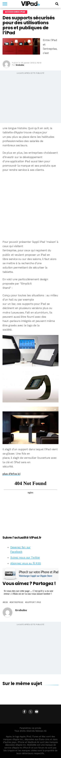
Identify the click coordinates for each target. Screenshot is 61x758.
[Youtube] (36, 711)
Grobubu (20, 65)
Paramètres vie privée (30, 728)
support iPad (33, 602)
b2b (6, 602)
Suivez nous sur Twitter (25, 557)
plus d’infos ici (11, 473)
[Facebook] (24, 711)
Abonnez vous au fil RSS (25, 563)
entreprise (17, 602)
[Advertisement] (30, 206)
